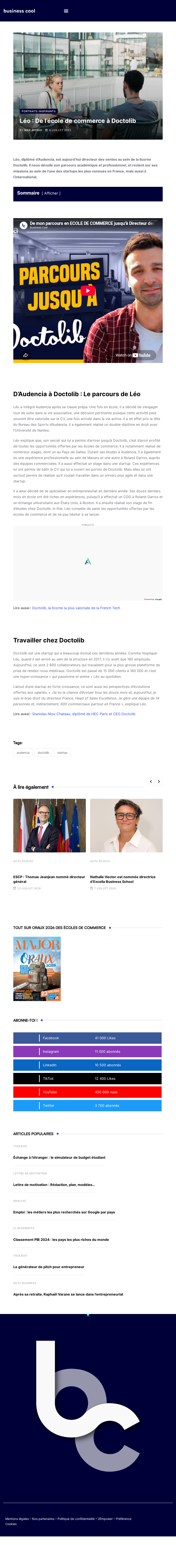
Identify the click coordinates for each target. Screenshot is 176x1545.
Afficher (51, 193)
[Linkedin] (168, 1517)
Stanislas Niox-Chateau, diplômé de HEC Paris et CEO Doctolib (83, 714)
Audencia (23, 752)
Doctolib (43, 752)
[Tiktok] (152, 1517)
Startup (62, 752)
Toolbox (20, 1146)
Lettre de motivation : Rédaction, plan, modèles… (54, 1185)
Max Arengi (33, 130)
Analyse (19, 1200)
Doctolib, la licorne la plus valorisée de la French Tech (76, 608)
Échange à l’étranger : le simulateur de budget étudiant (59, 1157)
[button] (66, 10)
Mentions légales (17, 1519)
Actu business (24, 1283)
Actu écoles (23, 861)
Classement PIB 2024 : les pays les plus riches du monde (61, 1239)
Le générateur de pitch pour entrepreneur (48, 1267)
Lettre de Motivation (30, 1173)
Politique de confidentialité (76, 1519)
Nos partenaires (43, 1519)
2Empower (105, 1519)
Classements (24, 1228)
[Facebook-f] (160, 1514)
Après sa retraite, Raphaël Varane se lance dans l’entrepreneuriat (68, 1294)
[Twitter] (152, 1514)
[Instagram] (160, 1517)
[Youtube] (168, 1514)
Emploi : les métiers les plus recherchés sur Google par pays (64, 1212)
